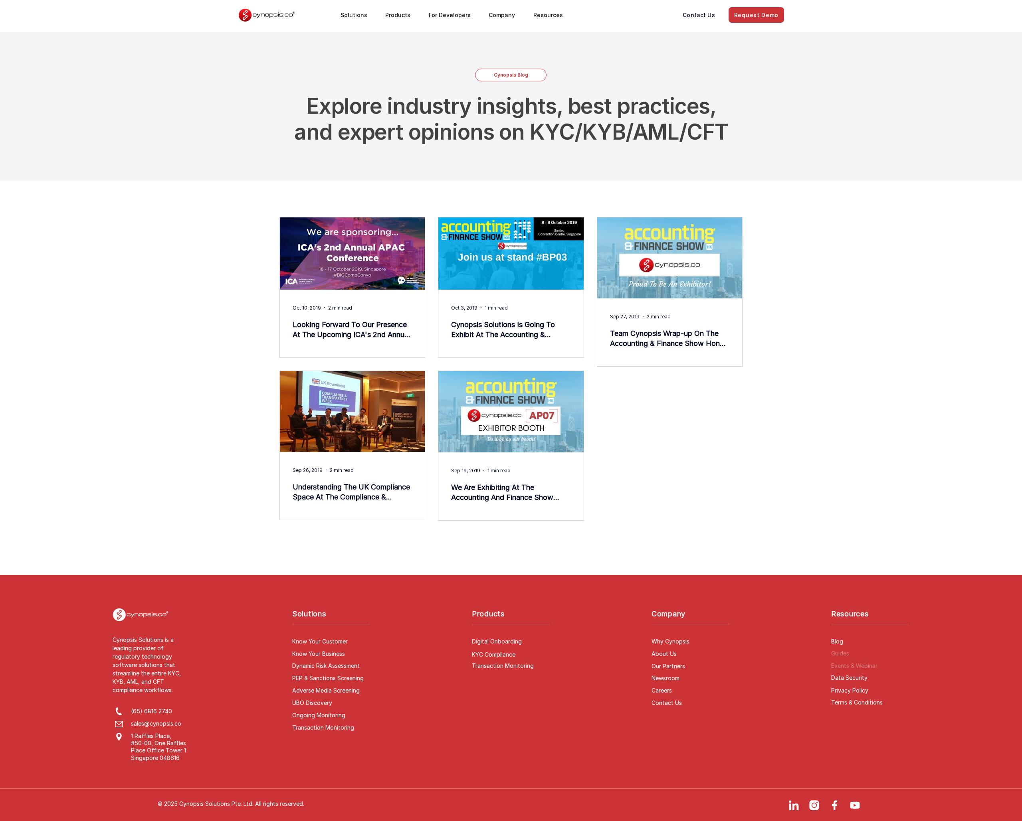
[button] (357, 15)
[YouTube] (855, 805)
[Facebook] (834, 805)
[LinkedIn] (794, 805)
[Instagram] (814, 805)
